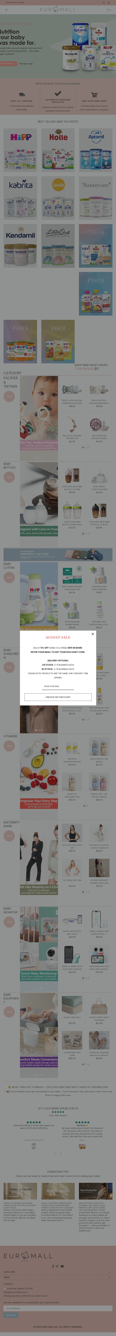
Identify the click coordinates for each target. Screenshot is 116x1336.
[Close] (92, 634)
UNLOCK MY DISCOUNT (58, 697)
